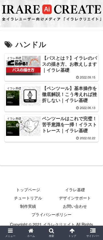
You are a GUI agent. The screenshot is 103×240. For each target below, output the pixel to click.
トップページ (28, 189)
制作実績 (28, 206)
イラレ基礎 (75, 189)
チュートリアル (28, 198)
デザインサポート (75, 198)
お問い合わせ (75, 206)
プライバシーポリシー (51, 214)
